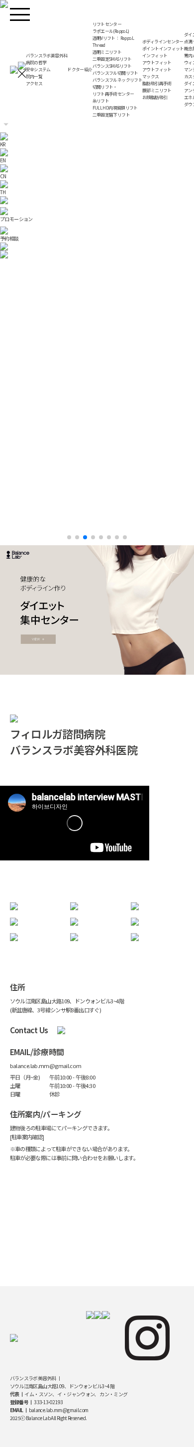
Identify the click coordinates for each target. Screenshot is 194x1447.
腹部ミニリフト (157, 90)
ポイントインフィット (163, 48)
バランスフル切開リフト (115, 73)
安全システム (38, 69)
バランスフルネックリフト (118, 80)
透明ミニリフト (107, 52)
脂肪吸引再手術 (157, 83)
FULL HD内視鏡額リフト (115, 108)
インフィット (154, 55)
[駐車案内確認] (27, 1137)
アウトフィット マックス (157, 73)
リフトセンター (107, 24)
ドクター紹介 (79, 69)
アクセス (34, 83)
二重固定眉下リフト (111, 115)
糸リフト (101, 101)
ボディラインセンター (163, 41)
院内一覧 (34, 76)
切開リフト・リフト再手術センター (113, 90)
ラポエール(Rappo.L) (111, 31)
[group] (97, 254)
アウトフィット (157, 62)
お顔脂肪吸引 (154, 97)
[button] (69, 537)
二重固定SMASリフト (112, 59)
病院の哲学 (36, 62)
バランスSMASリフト (112, 66)
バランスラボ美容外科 (47, 55)
